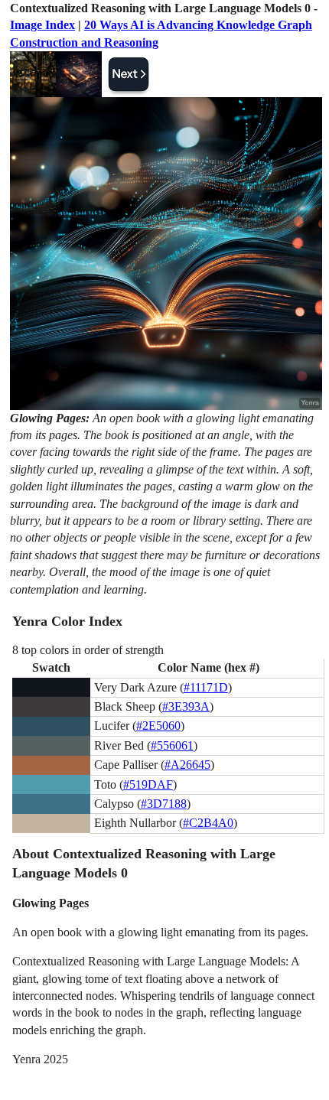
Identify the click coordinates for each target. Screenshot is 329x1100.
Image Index (42, 24)
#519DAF (148, 784)
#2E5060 (158, 725)
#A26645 (187, 764)
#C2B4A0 (208, 822)
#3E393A (186, 706)
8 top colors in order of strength (88, 649)
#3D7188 (164, 803)
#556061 (172, 745)
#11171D (206, 687)
